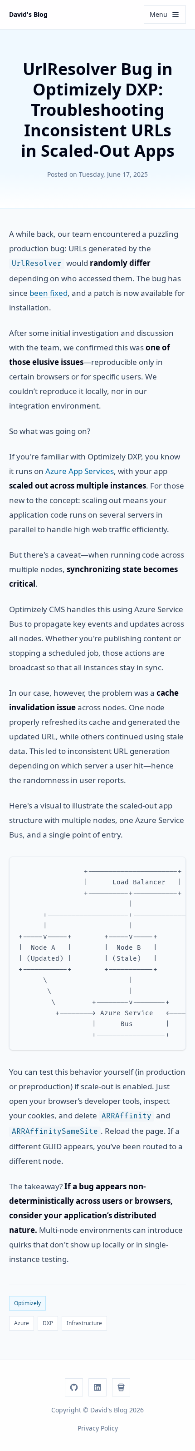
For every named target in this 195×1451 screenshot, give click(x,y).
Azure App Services (79, 471)
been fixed (48, 293)
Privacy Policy (98, 1428)
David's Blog (28, 14)
